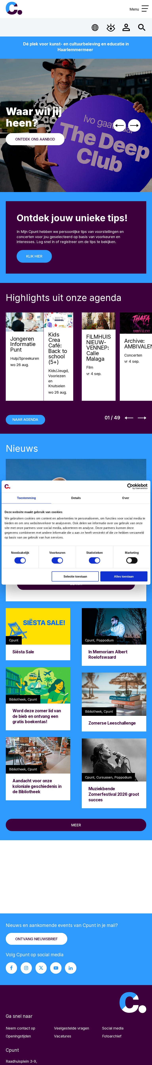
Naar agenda (25, 419)
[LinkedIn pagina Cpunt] (70, 968)
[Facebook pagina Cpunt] (11, 968)
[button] (119, 125)
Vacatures (62, 1036)
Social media (113, 1028)
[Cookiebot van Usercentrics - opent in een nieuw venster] (130, 486)
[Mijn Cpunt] (126, 27)
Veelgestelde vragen (71, 1028)
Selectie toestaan (75, 576)
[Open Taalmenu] (95, 27)
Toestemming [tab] (26, 498)
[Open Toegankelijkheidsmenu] (111, 27)
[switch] (57, 560)
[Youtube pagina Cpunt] (56, 968)
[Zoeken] (142, 27)
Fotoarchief (112, 1036)
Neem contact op (20, 1028)
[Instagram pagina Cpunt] (26, 968)
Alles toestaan (124, 576)
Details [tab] (76, 498)
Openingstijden (18, 1036)
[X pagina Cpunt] (41, 968)
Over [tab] (125, 498)
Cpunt (14, 8)
